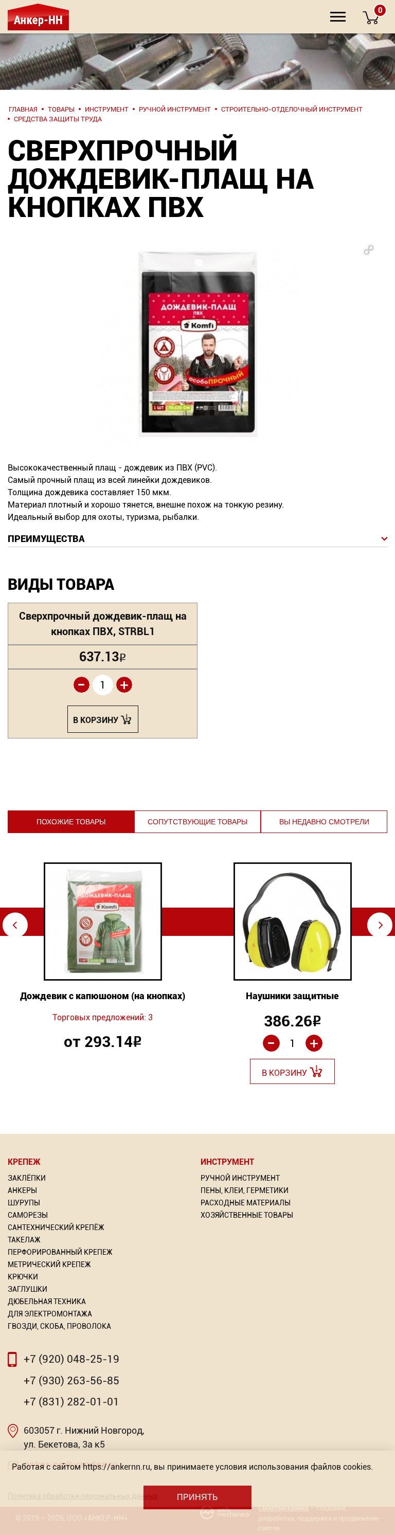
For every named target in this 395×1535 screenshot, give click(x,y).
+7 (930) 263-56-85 (71, 1381)
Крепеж (24, 1162)
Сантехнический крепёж (56, 1227)
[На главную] (37, 16)
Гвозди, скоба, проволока (59, 1326)
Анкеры (22, 1190)
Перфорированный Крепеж (60, 1252)
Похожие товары (71, 822)
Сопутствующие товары (197, 822)
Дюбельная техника (47, 1301)
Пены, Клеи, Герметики (245, 1190)
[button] (215, 314)
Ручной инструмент (240, 1178)
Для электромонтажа (50, 1314)
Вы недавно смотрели (324, 822)
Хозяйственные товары (247, 1215)
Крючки (23, 1277)
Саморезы (28, 1215)
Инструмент (227, 1162)
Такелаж (24, 1240)
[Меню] (338, 17)
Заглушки (27, 1289)
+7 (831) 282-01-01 (71, 1402)
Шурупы (24, 1203)
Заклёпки (27, 1178)
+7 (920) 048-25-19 (71, 1359)
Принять (197, 1497)
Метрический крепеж (49, 1264)
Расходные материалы (246, 1203)
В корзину (95, 720)
